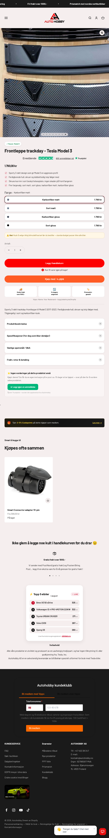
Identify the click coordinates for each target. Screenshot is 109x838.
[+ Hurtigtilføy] (48, 500)
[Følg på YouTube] (21, 810)
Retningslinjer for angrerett (73, 824)
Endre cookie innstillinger (16, 777)
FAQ (6, 750)
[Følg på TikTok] (28, 810)
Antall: (8, 243)
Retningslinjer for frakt (49, 824)
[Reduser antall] (9, 250)
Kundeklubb (47, 772)
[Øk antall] (20, 250)
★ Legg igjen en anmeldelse (22, 387)
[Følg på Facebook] (6, 810)
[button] (102, 831)
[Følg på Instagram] (14, 810)
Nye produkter (48, 756)
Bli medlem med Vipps (33, 694)
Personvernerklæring (14, 824)
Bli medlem (34, 728)
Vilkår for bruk (31, 824)
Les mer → (97, 423)
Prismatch (47, 766)
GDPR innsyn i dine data (16, 772)
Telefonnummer (34, 701)
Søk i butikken (11, 756)
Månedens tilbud (49, 750)
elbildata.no (66, 636)
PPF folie (46, 761)
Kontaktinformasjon (14, 766)
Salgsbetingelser (12, 761)
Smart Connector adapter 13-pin (23, 510)
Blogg (44, 777)
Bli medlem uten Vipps (68, 694)
